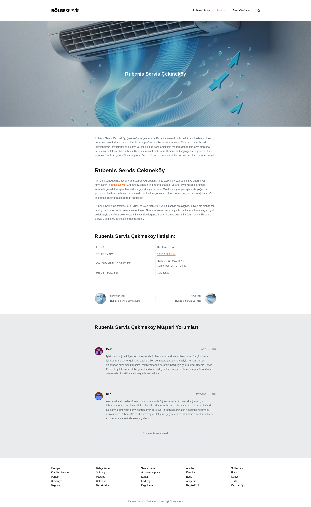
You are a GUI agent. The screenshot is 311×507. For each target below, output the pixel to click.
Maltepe (100, 476)
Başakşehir (102, 485)
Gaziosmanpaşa (150, 472)
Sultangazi (102, 472)
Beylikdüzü (192, 485)
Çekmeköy (237, 485)
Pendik (55, 476)
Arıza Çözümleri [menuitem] (242, 10)
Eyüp (189, 476)
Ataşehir (191, 481)
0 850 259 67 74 (166, 254)
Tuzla (234, 481)
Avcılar (190, 468)
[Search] (259, 10)
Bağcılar (56, 485)
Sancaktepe (148, 468)
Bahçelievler (103, 468)
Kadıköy (145, 481)
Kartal (144, 476)
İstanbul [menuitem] (221, 10)
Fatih (234, 472)
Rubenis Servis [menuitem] (202, 10)
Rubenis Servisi (117, 184)
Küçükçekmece (60, 472)
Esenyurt (56, 468)
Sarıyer (235, 476)
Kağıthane (147, 485)
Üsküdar (101, 481)
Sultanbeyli (237, 468)
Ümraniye (56, 481)
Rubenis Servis (136, 501)
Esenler (190, 472)
